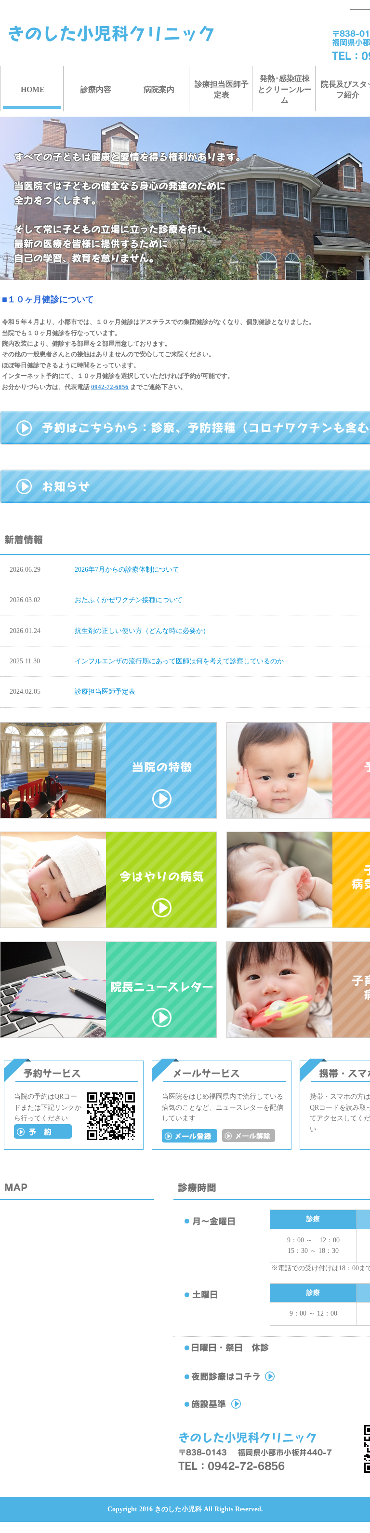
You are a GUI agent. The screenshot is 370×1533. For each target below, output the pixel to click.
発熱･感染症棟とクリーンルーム (285, 89)
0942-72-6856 (110, 386)
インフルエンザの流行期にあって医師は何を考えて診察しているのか (179, 661)
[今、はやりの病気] (108, 925)
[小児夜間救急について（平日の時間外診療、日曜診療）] (250, 1381)
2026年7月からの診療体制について (127, 569)
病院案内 (159, 89)
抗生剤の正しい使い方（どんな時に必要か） (142, 630)
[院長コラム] (108, 1035)
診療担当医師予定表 (222, 89)
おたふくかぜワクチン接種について (129, 600)
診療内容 (95, 89)
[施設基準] (250, 1408)
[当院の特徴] (108, 816)
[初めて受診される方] (43, 1136)
